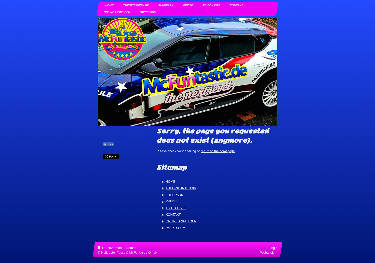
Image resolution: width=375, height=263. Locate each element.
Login (273, 248)
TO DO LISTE (176, 208)
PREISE (172, 201)
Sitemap (130, 248)
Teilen (109, 144)
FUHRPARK (174, 195)
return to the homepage (218, 151)
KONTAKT (173, 214)
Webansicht (268, 252)
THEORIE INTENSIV (181, 188)
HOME (170, 181)
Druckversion (112, 248)
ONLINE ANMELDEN (181, 221)
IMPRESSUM (175, 228)
